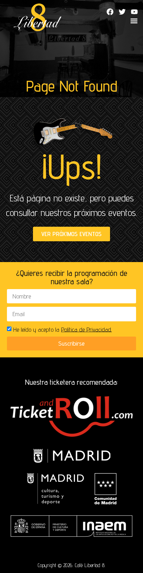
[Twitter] (122, 11)
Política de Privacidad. (86, 329)
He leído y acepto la (62, 329)
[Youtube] (134, 11)
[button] (134, 21)
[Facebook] (110, 11)
